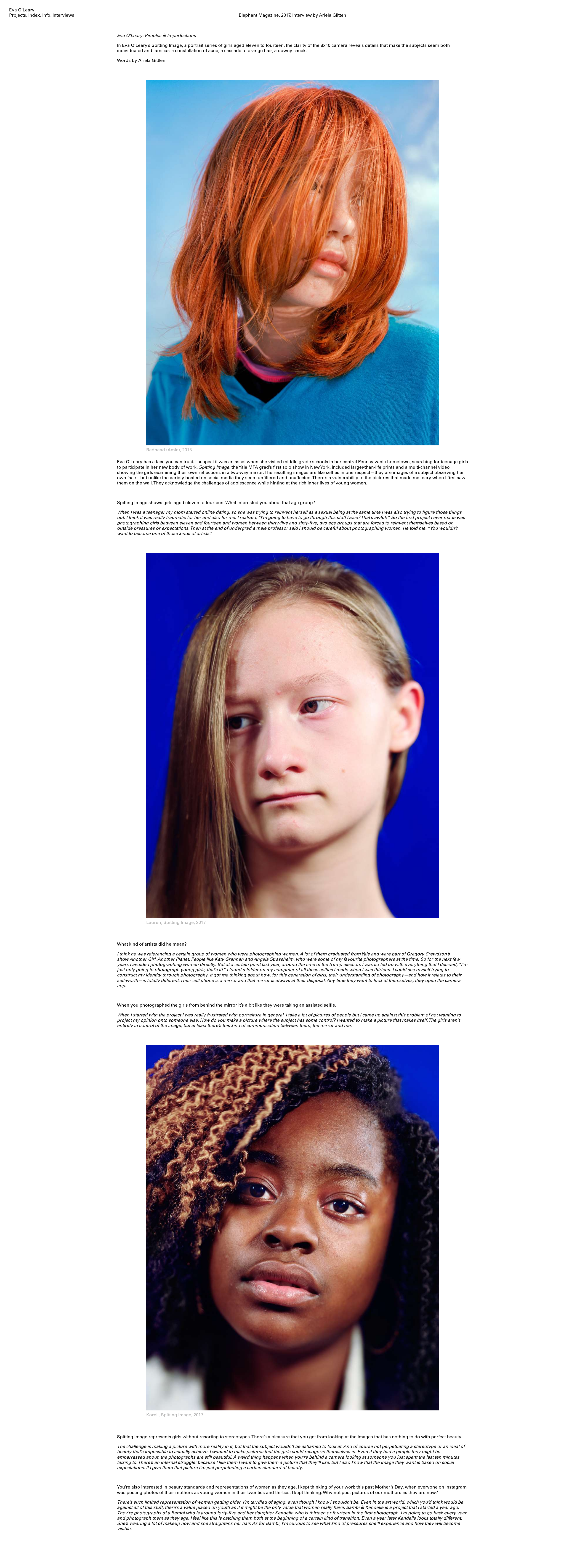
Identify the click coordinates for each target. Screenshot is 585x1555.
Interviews (63, 15)
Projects (17, 15)
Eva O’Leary (22, 10)
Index (34, 15)
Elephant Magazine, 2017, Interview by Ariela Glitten (292, 15)
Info (46, 15)
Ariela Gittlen (151, 61)
